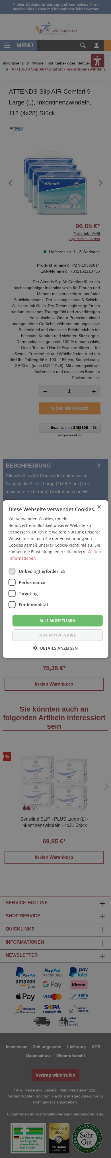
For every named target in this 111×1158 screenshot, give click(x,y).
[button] (55, 648)
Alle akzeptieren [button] (57, 620)
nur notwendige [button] (57, 635)
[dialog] (55, 579)
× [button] (99, 507)
